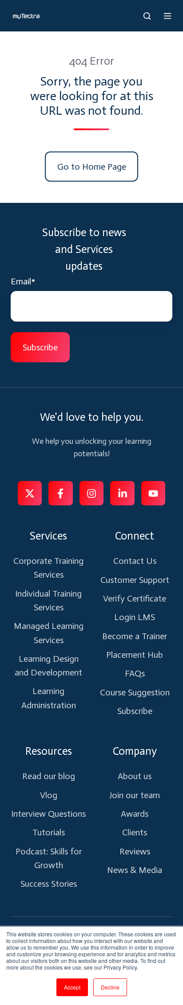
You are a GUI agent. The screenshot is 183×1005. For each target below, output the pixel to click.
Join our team (134, 795)
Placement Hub (134, 654)
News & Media (134, 870)
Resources (48, 751)
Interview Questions (48, 813)
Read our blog (48, 776)
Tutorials (48, 832)
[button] (147, 16)
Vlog (48, 795)
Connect (134, 535)
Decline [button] (110, 987)
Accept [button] (72, 987)
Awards (134, 813)
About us (134, 776)
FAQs (135, 673)
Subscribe (134, 711)
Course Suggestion (135, 692)
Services (48, 535)
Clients (134, 832)
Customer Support (134, 579)
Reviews (134, 851)
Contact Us (134, 560)
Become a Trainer (134, 636)
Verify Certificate (134, 598)
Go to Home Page (91, 166)
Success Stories (48, 883)
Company (135, 751)
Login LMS (134, 617)
